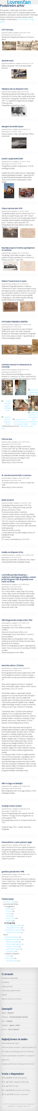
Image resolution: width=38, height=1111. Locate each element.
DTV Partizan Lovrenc (14, 925)
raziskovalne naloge (13, 949)
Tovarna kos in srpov (13, 932)
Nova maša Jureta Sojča (10, 1043)
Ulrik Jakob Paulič (12, 961)
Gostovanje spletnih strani (11, 990)
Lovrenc (9, 911)
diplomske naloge (12, 942)
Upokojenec (10, 951)
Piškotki (4, 995)
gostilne (9, 909)
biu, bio (4, 1029)
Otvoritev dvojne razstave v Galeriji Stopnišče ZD (19, 1047)
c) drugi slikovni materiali (13, 930)
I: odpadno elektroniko (21, 1082)
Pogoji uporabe (7, 986)
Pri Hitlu (15, 1086)
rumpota (5, 1017)
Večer (8, 956)
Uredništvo (5, 982)
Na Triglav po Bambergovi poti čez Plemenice (18, 1051)
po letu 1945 (10, 918)
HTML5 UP (26, 1106)
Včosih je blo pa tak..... (20, 1078)
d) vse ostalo (9, 958)
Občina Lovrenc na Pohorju (11, 999)
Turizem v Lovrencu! (21, 1094)
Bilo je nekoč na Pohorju (21, 1090)
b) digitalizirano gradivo (12, 939)
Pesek (8, 916)
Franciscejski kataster (13, 944)
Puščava (9, 921)
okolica (8, 913)
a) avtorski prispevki (11, 937)
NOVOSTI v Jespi (9, 902)
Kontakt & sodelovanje (10, 978)
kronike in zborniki (12, 946)
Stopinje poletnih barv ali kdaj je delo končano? (18, 1064)
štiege (4, 1013)
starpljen (5, 1025)
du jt (3, 1021)
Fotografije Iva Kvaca (13, 928)
